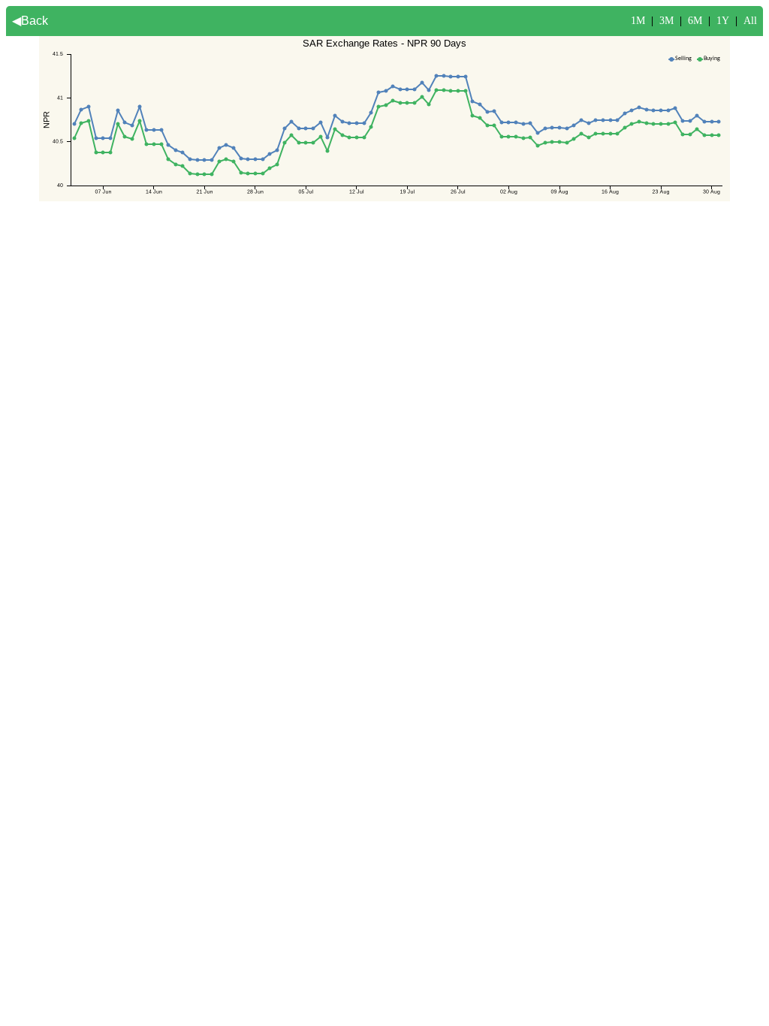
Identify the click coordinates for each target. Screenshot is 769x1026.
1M (638, 20)
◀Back (30, 20)
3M (666, 20)
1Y (722, 20)
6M (695, 20)
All (750, 20)
